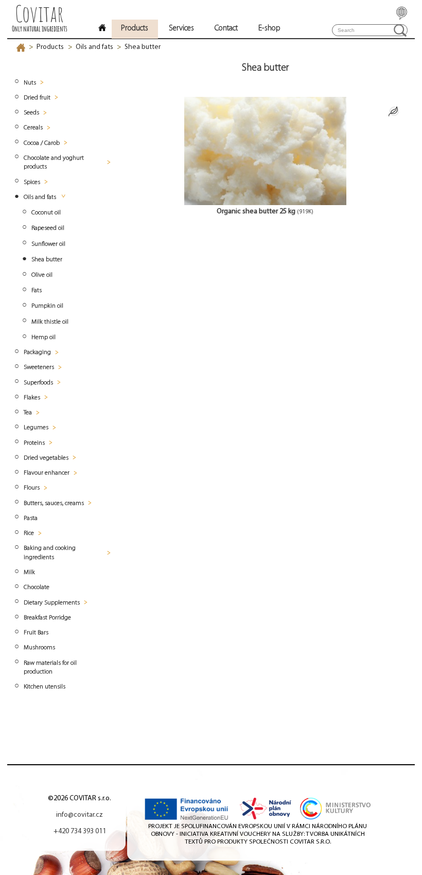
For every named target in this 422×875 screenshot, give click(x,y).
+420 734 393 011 (80, 831)
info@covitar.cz (79, 815)
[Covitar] (102, 29)
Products (50, 47)
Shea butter (143, 47)
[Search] (400, 30)
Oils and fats (94, 47)
